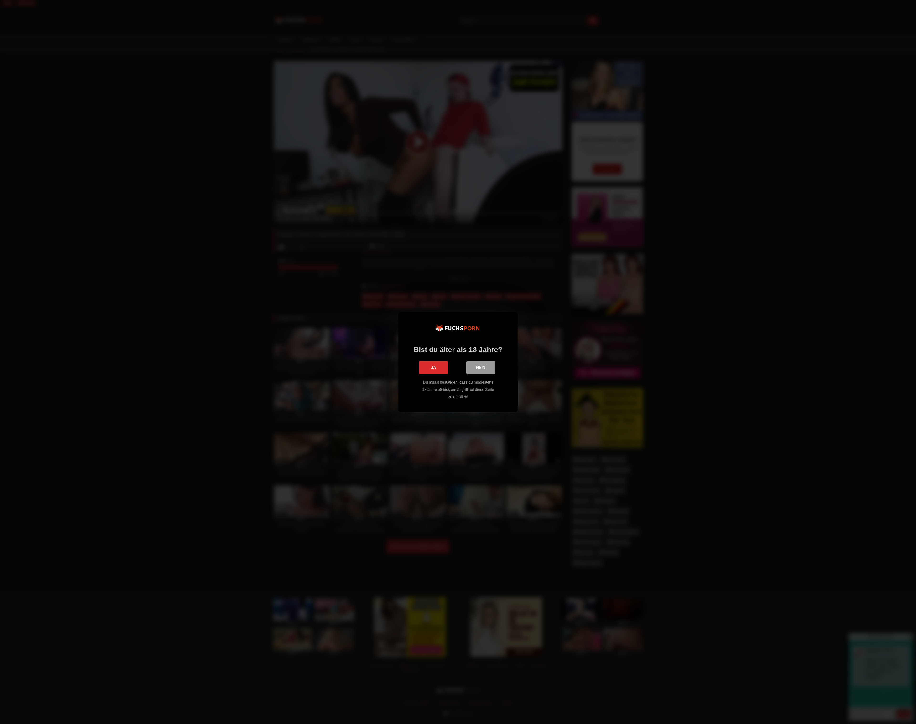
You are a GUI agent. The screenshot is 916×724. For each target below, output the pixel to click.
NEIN (480, 367)
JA (433, 367)
